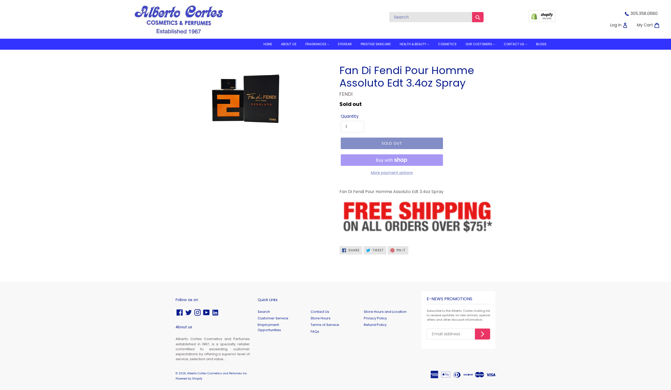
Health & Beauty (413, 44)
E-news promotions (449, 299)
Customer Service (273, 318)
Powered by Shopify (189, 379)
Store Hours (321, 318)
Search (264, 311)
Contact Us (320, 311)
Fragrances (316, 44)
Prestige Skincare (376, 44)
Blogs (541, 44)
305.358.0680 (644, 13)
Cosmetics (447, 44)
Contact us (514, 44)
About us (288, 44)
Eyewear (345, 44)
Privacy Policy (375, 318)
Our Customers (479, 44)
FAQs (315, 331)
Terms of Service (325, 325)
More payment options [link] (392, 172)
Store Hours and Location (385, 311)
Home (267, 44)
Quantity (350, 116)
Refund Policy (375, 325)
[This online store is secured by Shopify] (542, 21)
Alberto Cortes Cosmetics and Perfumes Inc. (217, 373)
